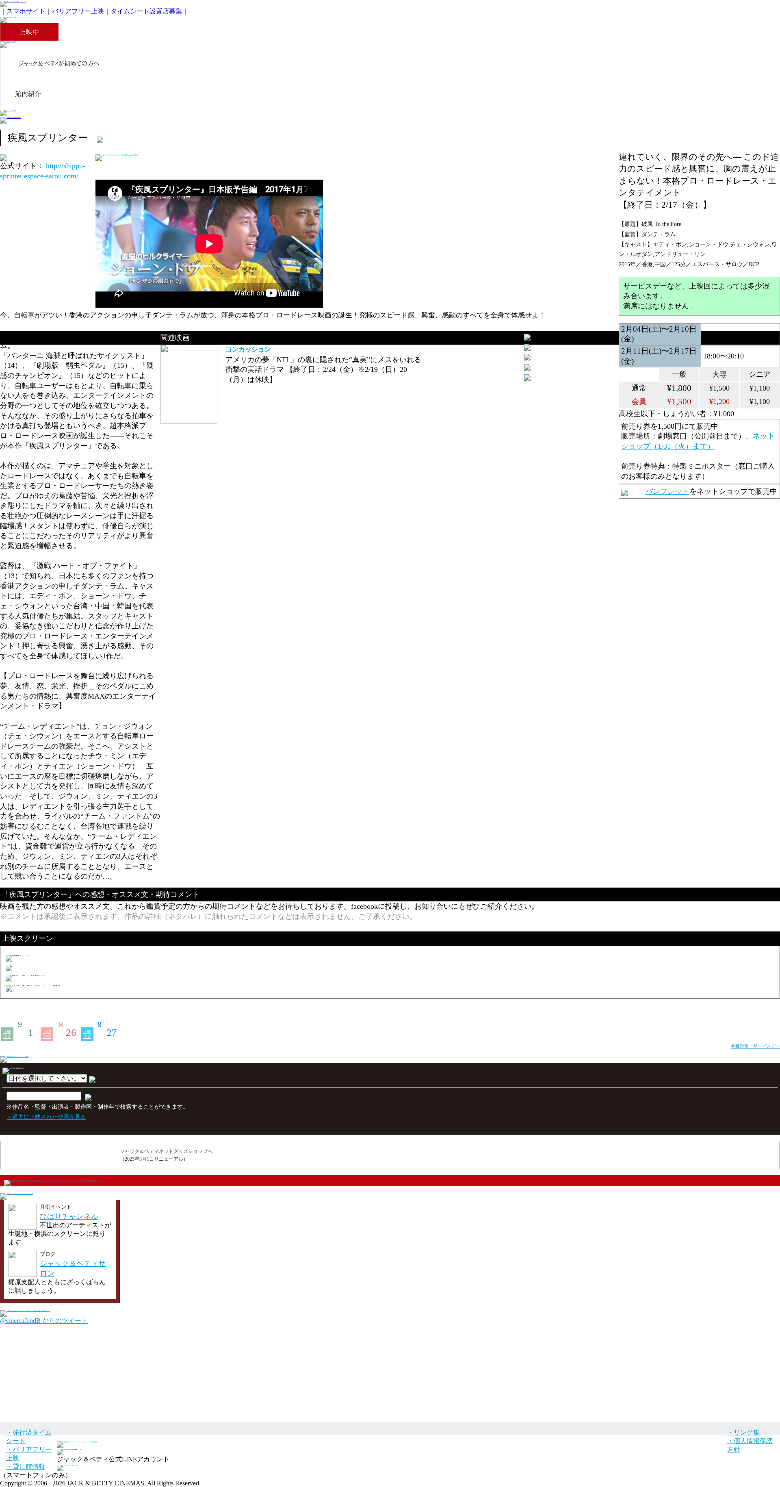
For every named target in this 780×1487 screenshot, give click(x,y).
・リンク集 (743, 1432)
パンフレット (667, 491)
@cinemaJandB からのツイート (44, 1320)
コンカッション (248, 349)
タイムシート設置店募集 (146, 11)
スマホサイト (26, 11)
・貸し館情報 (25, 1466)
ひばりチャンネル (69, 1216)
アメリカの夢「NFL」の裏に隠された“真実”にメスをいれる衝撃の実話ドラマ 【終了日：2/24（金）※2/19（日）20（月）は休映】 (323, 370)
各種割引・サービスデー (755, 1046)
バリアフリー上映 (78, 11)
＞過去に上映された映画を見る (46, 1117)
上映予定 (7, 1034)
